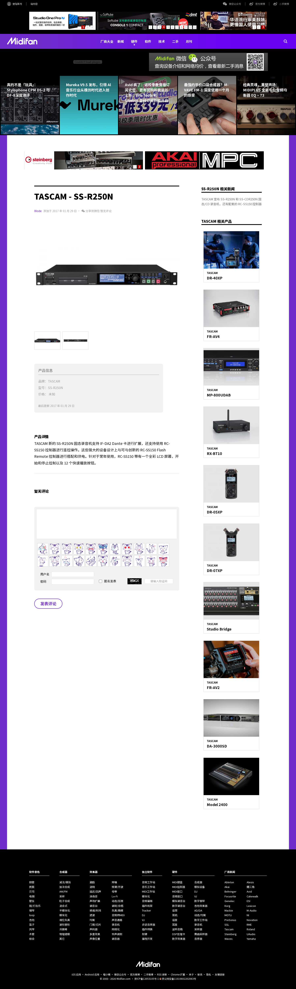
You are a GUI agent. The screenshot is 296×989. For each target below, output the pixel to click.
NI (248, 915)
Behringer (230, 891)
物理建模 (64, 934)
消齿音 (93, 896)
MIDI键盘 (177, 882)
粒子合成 (64, 901)
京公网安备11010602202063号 (179, 978)
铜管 (31, 882)
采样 (62, 896)
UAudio (251, 934)
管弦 (31, 901)
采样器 (198, 929)
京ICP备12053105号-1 (146, 978)
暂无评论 (106, 211)
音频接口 (177, 896)
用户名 (44, 574)
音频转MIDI (118, 915)
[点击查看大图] (106, 275)
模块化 (63, 915)
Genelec (230, 901)
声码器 (93, 929)
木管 (31, 934)
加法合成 (64, 887)
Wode (38, 211)
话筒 (174, 910)
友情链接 (220, 974)
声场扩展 (95, 901)
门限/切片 (95, 924)
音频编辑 (147, 901)
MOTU (228, 915)
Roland (251, 929)
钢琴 (31, 910)
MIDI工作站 (148, 891)
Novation (252, 920)
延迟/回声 (95, 891)
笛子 (31, 924)
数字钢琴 (199, 901)
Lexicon (251, 906)
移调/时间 (95, 910)
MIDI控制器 (178, 887)
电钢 (31, 896)
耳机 (174, 915)
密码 (43, 581)
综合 (31, 939)
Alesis (250, 882)
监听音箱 (177, 929)
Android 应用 (92, 974)
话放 (174, 920)
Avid (249, 891)
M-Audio (252, 910)
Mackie (229, 910)
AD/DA (198, 910)
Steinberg (231, 934)
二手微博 (284, 3)
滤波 (92, 915)
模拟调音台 (178, 901)
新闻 (120, 41)
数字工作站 (200, 920)
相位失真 (64, 920)
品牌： (43, 381)
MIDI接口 (177, 891)
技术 (161, 41)
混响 (92, 887)
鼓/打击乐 (35, 906)
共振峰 (63, 929)
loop (32, 915)
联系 (200, 974)
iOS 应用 (76, 974)
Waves (229, 939)
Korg (227, 906)
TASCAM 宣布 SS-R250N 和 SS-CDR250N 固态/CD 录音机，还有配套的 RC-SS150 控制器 (231, 201)
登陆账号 (17, 3)
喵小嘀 (106, 974)
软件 (148, 41)
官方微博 (260, 3)
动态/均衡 (200, 915)
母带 (114, 891)
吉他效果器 (200, 906)
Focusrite (230, 896)
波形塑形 (64, 924)
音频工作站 (148, 882)
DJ (143, 915)
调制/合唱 (117, 906)
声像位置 (95, 939)
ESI (248, 901)
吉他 (31, 920)
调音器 (116, 939)
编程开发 (147, 939)
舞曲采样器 (200, 934)
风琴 (31, 929)
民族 (31, 887)
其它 (62, 939)
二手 (175, 41)
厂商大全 (106, 41)
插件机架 (147, 906)
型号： (43, 387)
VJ (143, 920)
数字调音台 (178, 906)
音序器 (198, 939)
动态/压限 (117, 901)
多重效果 (95, 934)
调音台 (93, 906)
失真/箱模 (117, 910)
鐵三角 (251, 887)
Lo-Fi (115, 896)
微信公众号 (235, 3)
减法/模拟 (65, 882)
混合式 (63, 906)
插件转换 (147, 929)
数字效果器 (178, 939)
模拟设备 (199, 887)
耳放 (174, 924)
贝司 (31, 891)
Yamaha (251, 939)
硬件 (134, 41)
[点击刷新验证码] (134, 581)
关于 (191, 974)
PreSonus (230, 920)
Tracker (146, 910)
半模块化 (64, 910)
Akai (227, 887)
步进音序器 (148, 924)
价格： (43, 394)
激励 (92, 882)
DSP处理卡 (178, 934)
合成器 (198, 882)
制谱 (144, 934)
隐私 (208, 974)
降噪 (114, 882)
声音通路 (117, 920)
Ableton (229, 882)
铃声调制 (117, 934)
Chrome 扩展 (178, 974)
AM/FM (63, 891)
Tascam (229, 929)
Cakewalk (252, 896)
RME (249, 924)
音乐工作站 (148, 887)
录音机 (116, 924)
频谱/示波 (117, 887)
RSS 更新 (162, 974)
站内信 (34, 3)
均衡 (92, 920)
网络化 (116, 929)
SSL (227, 924)
